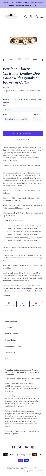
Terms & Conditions (12, 334)
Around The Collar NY (19, 468)
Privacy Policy (10, 340)
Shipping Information (13, 346)
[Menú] (41, 16)
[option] (12, 59)
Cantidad (35, 114)
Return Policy (10, 353)
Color (5, 114)
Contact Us (9, 327)
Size (4, 105)
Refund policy (10, 359)
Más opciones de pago (23, 139)
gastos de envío (11, 91)
